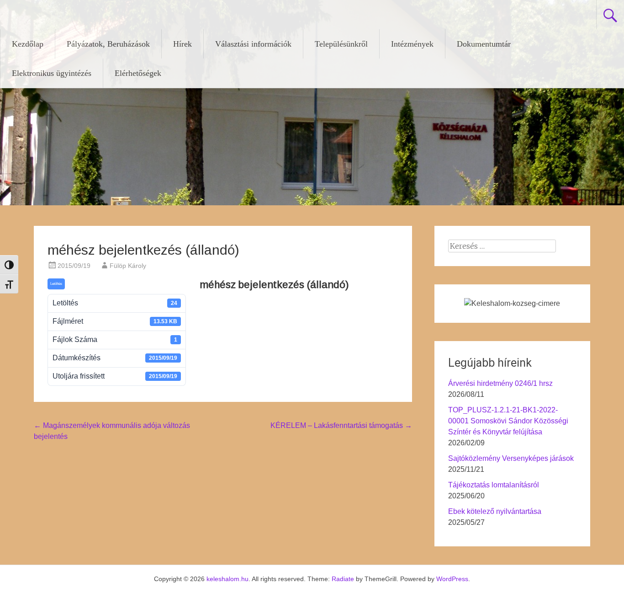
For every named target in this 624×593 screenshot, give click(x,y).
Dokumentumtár (484, 43)
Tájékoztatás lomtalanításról (493, 485)
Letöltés (56, 284)
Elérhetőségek (138, 73)
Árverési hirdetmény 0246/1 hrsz (500, 383)
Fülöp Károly (128, 265)
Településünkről (341, 43)
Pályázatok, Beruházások (108, 43)
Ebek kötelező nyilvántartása (494, 511)
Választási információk (253, 43)
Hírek (182, 43)
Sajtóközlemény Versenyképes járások (511, 458)
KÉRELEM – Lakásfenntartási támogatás (341, 425)
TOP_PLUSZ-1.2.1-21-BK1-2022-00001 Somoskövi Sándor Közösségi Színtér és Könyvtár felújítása (508, 421)
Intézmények (412, 43)
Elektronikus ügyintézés (51, 73)
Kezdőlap (27, 43)
